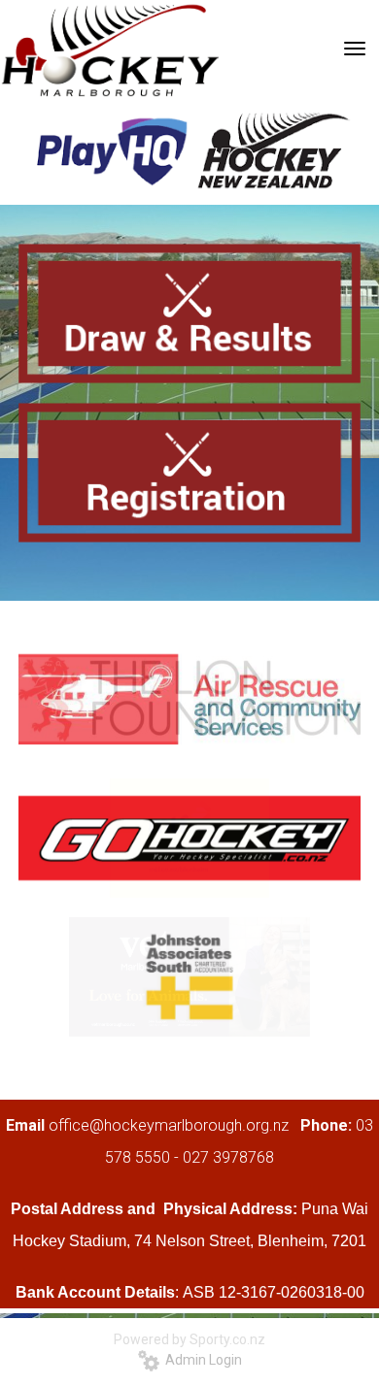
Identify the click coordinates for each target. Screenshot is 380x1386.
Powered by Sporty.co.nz (189, 1339)
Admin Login (200, 1360)
